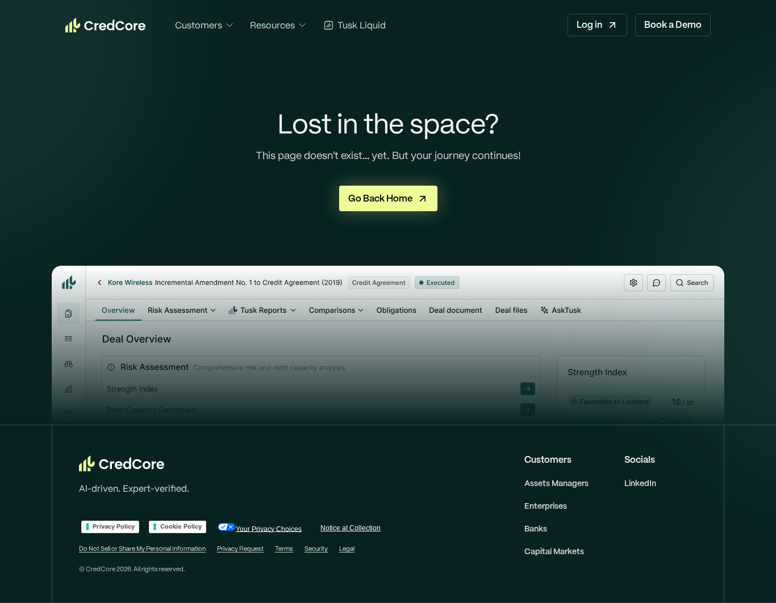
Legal (346, 548)
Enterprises (545, 506)
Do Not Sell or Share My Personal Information (142, 548)
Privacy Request (240, 548)
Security (316, 548)
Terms (284, 548)
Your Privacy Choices (269, 529)
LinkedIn (640, 483)
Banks (535, 529)
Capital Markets (554, 551)
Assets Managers (556, 483)
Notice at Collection (350, 528)
